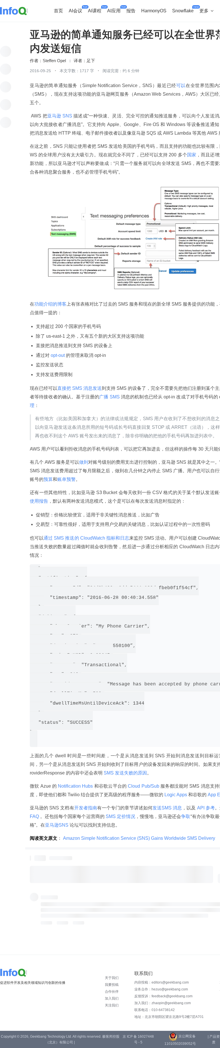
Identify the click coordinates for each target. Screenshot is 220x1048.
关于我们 (112, 978)
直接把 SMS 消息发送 (79, 388)
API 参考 (205, 807)
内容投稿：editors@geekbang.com (161, 982)
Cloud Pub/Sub (143, 786)
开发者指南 (85, 807)
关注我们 (112, 1005)
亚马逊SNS (57, 825)
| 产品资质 (214, 1039)
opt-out (58, 355)
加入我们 (112, 998)
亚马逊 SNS (60, 115)
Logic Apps (175, 794)
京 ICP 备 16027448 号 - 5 (138, 1039)
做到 (83, 462)
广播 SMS (110, 396)
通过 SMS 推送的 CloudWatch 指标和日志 (86, 538)
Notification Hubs (75, 786)
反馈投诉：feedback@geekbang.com (163, 996)
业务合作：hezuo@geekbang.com (161, 989)
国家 (191, 154)
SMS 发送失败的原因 (125, 772)
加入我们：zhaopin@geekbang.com (162, 1003)
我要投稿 (112, 985)
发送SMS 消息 (167, 807)
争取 (185, 816)
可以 (181, 85)
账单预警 (66, 479)
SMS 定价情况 (120, 816)
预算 (48, 479)
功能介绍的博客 (50, 304)
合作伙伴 (112, 992)
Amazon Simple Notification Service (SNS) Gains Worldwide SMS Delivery (139, 838)
